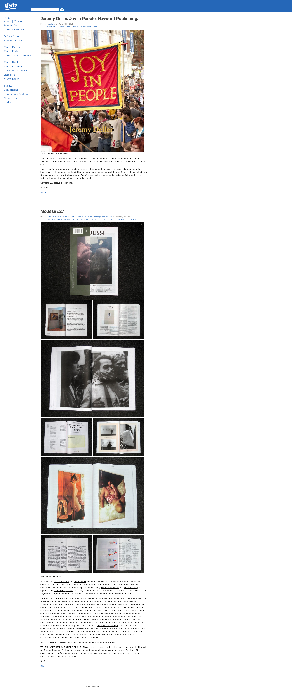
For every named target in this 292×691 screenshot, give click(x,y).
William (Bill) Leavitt (119, 219)
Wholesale (10, 25)
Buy (42, 666)
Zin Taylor (134, 219)
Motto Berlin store (78, 217)
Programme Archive (16, 93)
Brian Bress (51, 219)
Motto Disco (11, 78)
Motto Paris (11, 51)
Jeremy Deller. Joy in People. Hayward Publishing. (89, 18)
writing (109, 217)
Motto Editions (13, 66)
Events (8, 85)
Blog (7, 17)
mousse (106, 219)
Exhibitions (11, 89)
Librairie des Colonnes (18, 55)
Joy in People (85, 26)
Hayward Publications (55, 26)
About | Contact (14, 21)
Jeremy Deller (72, 26)
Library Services (14, 29)
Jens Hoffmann (81, 219)
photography (99, 217)
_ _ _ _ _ (9, 106)
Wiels (95, 26)
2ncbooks (10, 74)
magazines (65, 217)
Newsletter (10, 97)
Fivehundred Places (16, 70)
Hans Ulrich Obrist (65, 219)
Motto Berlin (12, 47)
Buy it (43, 193)
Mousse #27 (52, 211)
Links (7, 102)
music (90, 217)
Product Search (13, 40)
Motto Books (12, 62)
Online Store (12, 36)
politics (52, 24)
